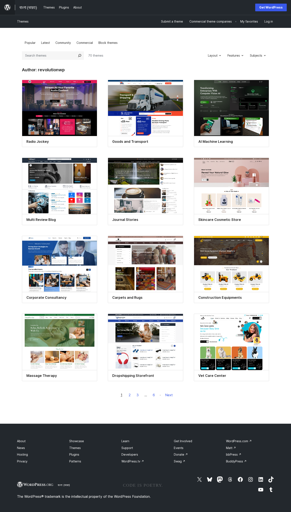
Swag (179, 461)
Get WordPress (271, 7)
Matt (231, 448)
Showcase (76, 441)
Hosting (22, 454)
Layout (213, 55)
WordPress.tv (132, 461)
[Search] (79, 55)
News (21, 448)
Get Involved (183, 441)
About (21, 441)
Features (234, 55)
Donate (181, 454)
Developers (129, 454)
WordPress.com (239, 441)
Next (169, 395)
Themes (23, 21)
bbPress (233, 454)
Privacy (22, 461)
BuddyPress (236, 461)
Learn (125, 441)
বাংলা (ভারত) (64, 485)
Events (178, 448)
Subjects (256, 55)
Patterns (75, 461)
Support (127, 448)
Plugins (74, 454)
